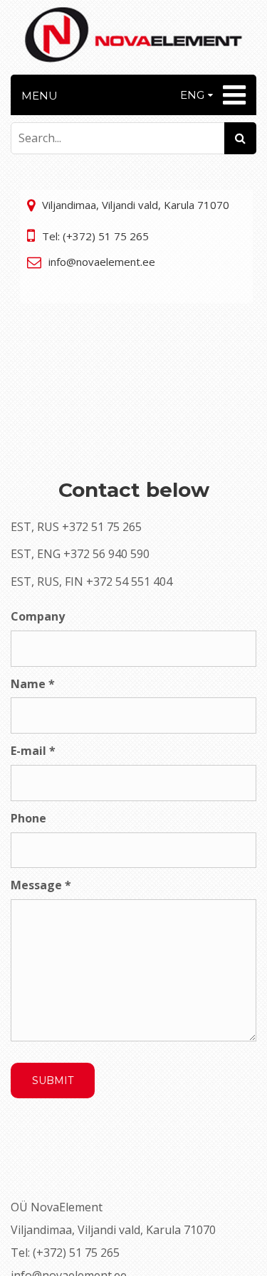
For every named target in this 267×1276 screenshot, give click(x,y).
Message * (41, 885)
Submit (52, 1080)
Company (38, 616)
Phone (28, 818)
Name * (33, 684)
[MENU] (232, 95)
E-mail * (33, 750)
